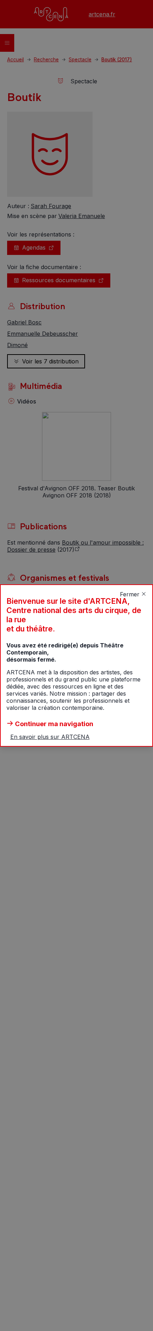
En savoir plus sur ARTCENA (50, 736)
